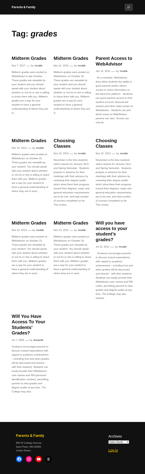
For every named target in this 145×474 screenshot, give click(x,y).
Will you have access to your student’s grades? (111, 231)
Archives (115, 436)
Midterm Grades (29, 58)
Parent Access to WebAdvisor (114, 61)
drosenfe (38, 340)
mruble (38, 65)
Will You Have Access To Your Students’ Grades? (28, 325)
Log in (113, 450)
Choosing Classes (64, 143)
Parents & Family (24, 7)
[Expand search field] (128, 7)
